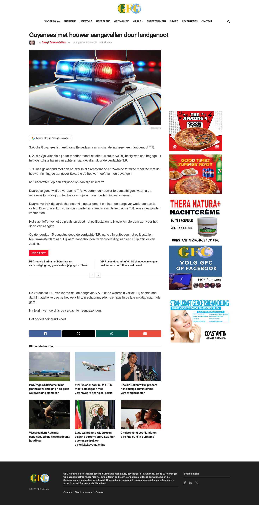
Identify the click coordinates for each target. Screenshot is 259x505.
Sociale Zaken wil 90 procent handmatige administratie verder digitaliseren (139, 389)
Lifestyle (86, 21)
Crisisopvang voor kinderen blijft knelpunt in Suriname (139, 434)
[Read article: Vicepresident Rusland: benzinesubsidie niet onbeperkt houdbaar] (49, 414)
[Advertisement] (195, 81)
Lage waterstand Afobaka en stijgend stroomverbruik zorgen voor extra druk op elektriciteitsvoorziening (95, 438)
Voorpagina (52, 21)
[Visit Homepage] (129, 8)
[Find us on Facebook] (185, 483)
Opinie (137, 21)
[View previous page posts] (92, 275)
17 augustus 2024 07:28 (85, 42)
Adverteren (190, 21)
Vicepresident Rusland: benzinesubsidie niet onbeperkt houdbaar (49, 436)
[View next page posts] (98, 275)
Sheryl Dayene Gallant (54, 42)
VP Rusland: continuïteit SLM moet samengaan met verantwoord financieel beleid (129, 263)
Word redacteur (83, 492)
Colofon (99, 492)
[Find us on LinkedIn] (190, 483)
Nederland (103, 21)
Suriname (70, 21)
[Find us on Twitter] (196, 483)
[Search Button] (228, 21)
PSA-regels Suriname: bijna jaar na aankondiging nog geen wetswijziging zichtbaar (58, 263)
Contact (206, 21)
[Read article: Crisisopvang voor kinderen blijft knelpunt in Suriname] (141, 414)
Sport (174, 21)
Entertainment (156, 21)
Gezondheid (121, 21)
